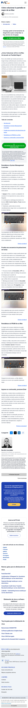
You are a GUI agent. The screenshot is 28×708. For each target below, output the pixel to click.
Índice (14, 24)
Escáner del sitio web (6, 689)
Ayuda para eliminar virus (14, 613)
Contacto (3, 679)
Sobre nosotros (14, 535)
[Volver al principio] (21, 426)
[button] (25, 2)
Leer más (12, 160)
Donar (14, 504)
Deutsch (5, 553)
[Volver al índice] (22, 243)
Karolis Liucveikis (9, 13)
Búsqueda (3, 692)
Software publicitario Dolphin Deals (11, 630)
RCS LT (4, 46)
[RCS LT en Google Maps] (2, 661)
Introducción (6, 24)
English (5, 547)
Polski (4, 559)
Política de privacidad (6, 703)
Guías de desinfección (7, 670)
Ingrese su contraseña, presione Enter (14, 137)
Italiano (5, 551)
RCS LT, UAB (4, 649)
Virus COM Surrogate (7, 636)
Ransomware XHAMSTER (8, 628)
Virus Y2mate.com (6, 633)
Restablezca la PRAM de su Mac (12, 135)
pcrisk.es (18, 653)
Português (6, 555)
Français (5, 549)
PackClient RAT (6, 573)
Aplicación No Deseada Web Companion (13, 639)
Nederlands (6, 557)
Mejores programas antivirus (8, 672)
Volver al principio (22, 478)
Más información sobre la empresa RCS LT (17, 494)
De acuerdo (14, 705)
